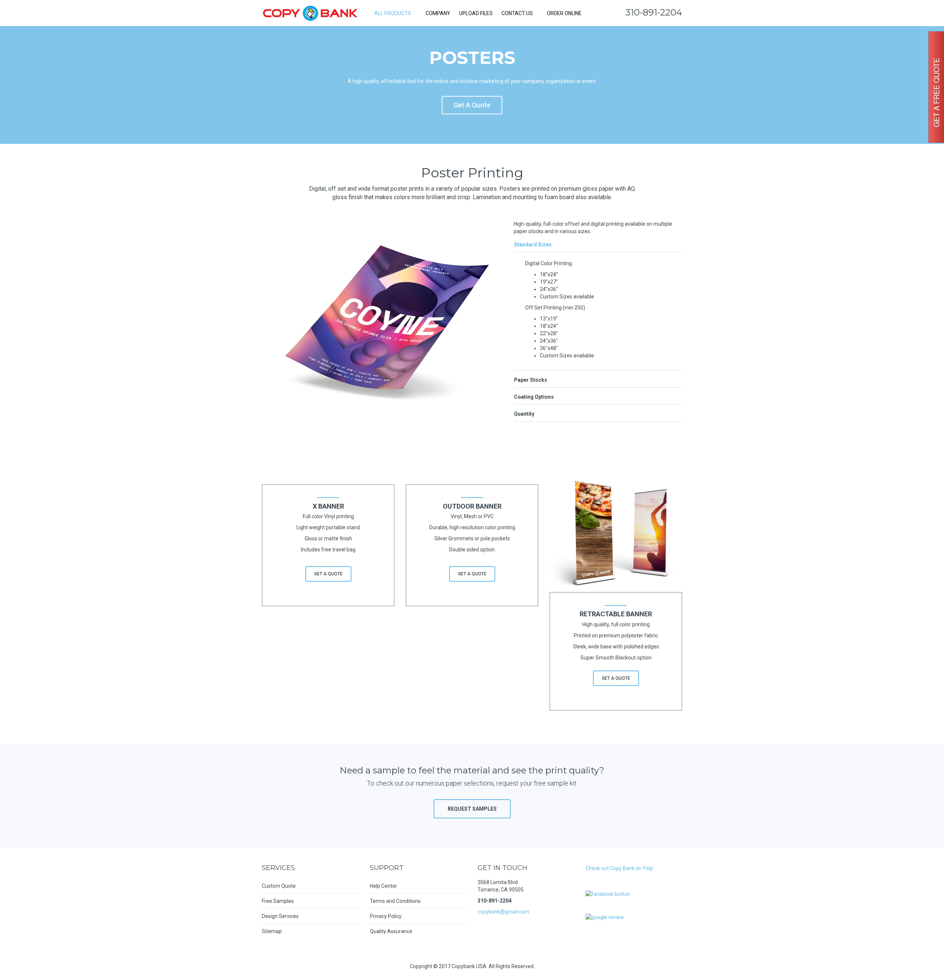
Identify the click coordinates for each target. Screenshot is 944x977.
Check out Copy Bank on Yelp (619, 868)
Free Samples (278, 901)
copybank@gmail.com (503, 912)
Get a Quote (472, 105)
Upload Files (476, 13)
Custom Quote (279, 886)
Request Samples (472, 809)
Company (438, 13)
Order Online (564, 13)
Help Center (383, 886)
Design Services (280, 916)
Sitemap (272, 931)
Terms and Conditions (395, 901)
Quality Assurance (391, 931)
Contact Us (517, 13)
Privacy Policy (386, 916)
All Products (392, 13)
